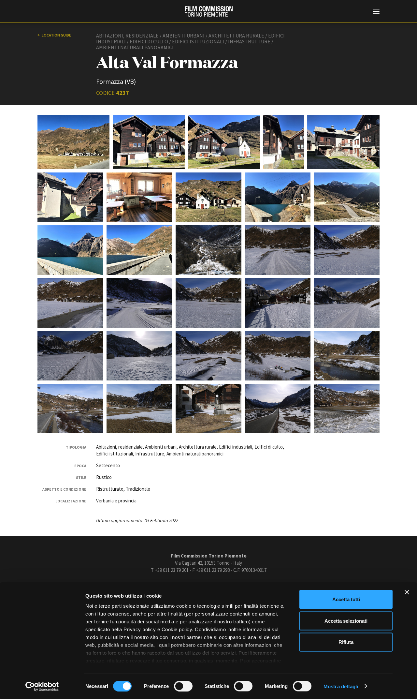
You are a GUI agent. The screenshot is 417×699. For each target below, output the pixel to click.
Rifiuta (345, 642)
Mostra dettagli (341, 686)
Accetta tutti (346, 599)
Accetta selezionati (345, 620)
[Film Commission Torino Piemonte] (209, 11)
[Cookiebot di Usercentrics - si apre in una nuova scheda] (42, 686)
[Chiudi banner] (407, 592)
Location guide (56, 35)
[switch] (183, 686)
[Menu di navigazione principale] (376, 12)
